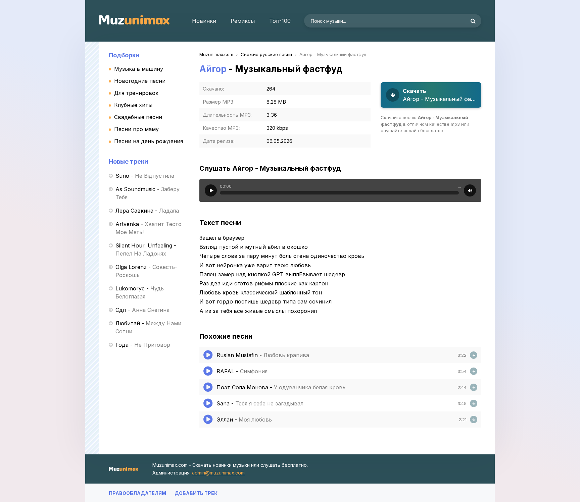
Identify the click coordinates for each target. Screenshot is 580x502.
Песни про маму (136, 129)
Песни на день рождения (148, 141)
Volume (470, 190)
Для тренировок (136, 93)
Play (211, 190)
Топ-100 (280, 20)
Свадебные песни (138, 117)
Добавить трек (196, 493)
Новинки (204, 20)
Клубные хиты (133, 105)
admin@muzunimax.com (218, 473)
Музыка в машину (138, 68)
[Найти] (473, 20)
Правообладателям (137, 493)
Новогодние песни (139, 80)
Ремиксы (243, 20)
